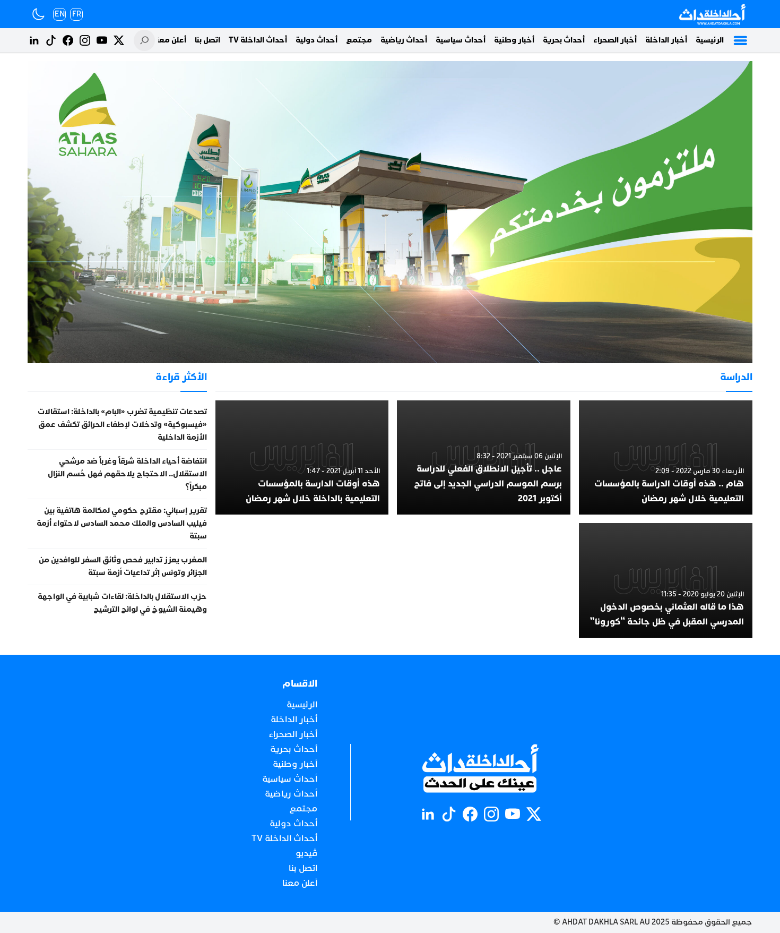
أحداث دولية (316, 40)
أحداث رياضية (403, 40)
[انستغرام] (85, 40)
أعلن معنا (170, 40)
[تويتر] (118, 40)
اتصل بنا (207, 40)
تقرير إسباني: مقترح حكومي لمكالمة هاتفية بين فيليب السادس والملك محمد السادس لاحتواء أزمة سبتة (122, 523)
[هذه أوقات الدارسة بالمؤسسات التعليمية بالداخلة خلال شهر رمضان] (302, 457)
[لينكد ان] (34, 40)
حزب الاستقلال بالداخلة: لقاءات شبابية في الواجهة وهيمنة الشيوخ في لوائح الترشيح (122, 603)
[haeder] (390, 212)
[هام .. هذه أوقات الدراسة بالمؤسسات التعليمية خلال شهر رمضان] (665, 457)
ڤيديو (306, 853)
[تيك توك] (51, 40)
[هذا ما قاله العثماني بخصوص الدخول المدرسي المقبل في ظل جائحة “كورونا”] (665, 580)
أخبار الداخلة (666, 40)
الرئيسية (710, 40)
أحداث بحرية (564, 40)
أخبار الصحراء (615, 40)
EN (60, 14)
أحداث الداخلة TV (258, 40)
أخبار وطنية (514, 40)
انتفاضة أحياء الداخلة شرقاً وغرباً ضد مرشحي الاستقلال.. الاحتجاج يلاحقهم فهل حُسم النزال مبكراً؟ (127, 474)
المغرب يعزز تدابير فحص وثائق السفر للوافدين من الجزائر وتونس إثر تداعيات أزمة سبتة (123, 566)
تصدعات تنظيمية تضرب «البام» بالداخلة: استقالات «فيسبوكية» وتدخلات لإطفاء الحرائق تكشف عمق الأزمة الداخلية (122, 424)
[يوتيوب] (102, 40)
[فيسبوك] (68, 40)
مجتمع (359, 40)
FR (76, 14)
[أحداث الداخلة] (711, 14)
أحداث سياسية (461, 40)
